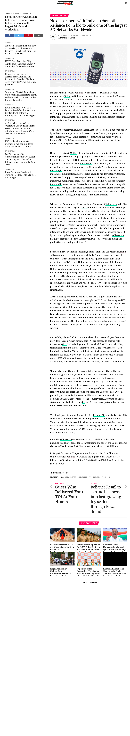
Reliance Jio (80, 92)
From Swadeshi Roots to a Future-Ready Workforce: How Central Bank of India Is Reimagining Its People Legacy (20, 111)
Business (18, 13)
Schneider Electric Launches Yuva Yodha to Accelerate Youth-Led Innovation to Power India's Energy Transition (21, 96)
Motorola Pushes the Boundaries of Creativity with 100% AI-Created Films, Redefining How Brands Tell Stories (21, 49)
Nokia (67, 96)
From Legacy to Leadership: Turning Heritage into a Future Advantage (20, 175)
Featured (83, 477)
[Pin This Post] (28, 35)
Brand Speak (9, 13)
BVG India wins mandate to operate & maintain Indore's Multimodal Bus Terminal (19, 144)
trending (106, 477)
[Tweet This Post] (19, 35)
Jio (73, 377)
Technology (26, 13)
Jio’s (64, 344)
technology (95, 477)
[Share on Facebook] (9, 35)
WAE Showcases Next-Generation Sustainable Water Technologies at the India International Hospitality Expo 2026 (20, 159)
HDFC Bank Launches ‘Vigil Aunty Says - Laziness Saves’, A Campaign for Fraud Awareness (20, 64)
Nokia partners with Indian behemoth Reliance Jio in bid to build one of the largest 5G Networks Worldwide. (21, 23)
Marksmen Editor (67, 38)
